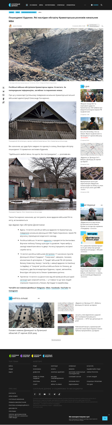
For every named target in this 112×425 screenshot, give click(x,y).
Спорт (35, 384)
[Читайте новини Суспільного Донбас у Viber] (49, 394)
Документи (13, 408)
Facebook (55, 288)
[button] (3, 87)
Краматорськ (71, 5)
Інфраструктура (92, 372)
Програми (12, 411)
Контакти (12, 393)
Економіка (37, 369)
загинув (23, 280)
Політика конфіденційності (19, 405)
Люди (11, 369)
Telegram (41, 288)
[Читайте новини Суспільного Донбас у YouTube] (44, 394)
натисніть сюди (57, 405)
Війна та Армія (56, 384)
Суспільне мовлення (16, 399)
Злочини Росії (74, 381)
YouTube (64, 288)
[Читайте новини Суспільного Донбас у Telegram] (54, 394)
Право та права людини (38, 377)
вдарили (48, 240)
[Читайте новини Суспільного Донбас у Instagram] (39, 394)
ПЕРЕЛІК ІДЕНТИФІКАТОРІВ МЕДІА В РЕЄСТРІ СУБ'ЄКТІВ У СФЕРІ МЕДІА (18, 415)
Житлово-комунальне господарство (77, 372)
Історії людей (92, 376)
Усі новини (33, 5)
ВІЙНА (17, 12)
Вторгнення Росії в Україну (29, 12)
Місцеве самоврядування (57, 377)
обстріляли (50, 254)
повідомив (24, 233)
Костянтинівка (50, 5)
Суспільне (56, 403)
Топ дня (90, 384)
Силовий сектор (75, 376)
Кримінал (72, 366)
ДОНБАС (11, 12)
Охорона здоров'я (57, 372)
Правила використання (17, 402)
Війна (41, 5)
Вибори (71, 369)
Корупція (54, 366)
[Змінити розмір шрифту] (102, 26)
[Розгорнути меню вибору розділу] (27, 5)
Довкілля (36, 372)
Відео (11, 372)
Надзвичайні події (93, 369)
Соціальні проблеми (94, 381)
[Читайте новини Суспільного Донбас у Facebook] (35, 394)
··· (85, 5)
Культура (90, 366)
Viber (48, 288)
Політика (36, 381)
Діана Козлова (17, 26)
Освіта (53, 369)
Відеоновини (74, 384)
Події (35, 366)
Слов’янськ (60, 5)
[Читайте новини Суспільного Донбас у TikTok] (59, 394)
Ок (105, 418)
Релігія (53, 381)
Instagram (13, 291)
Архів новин (13, 396)
